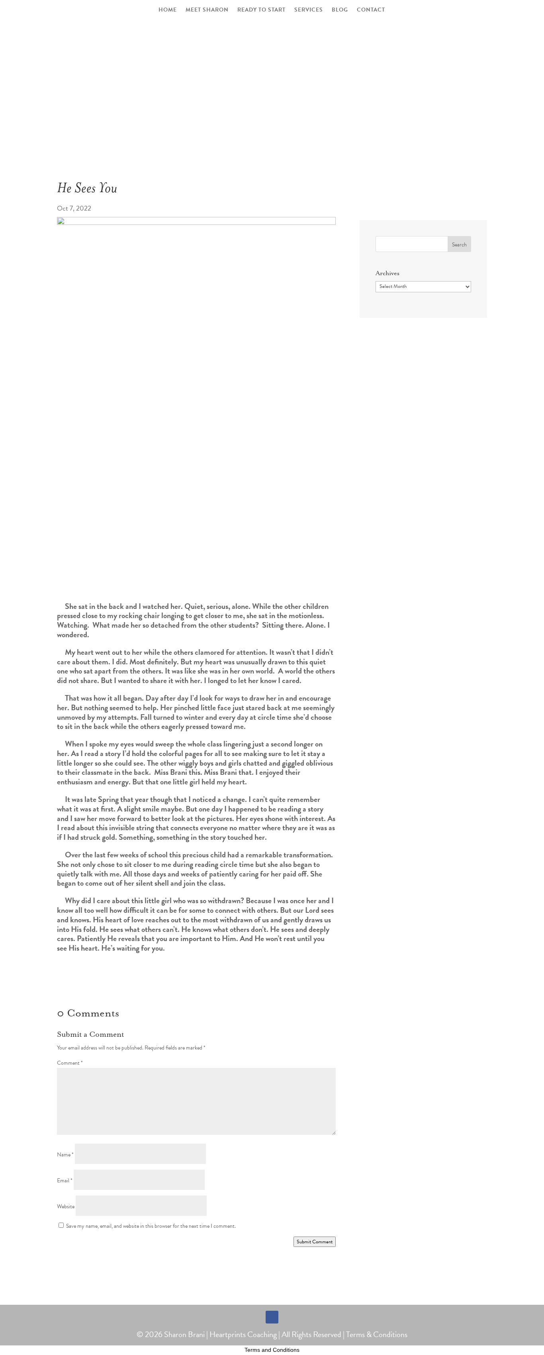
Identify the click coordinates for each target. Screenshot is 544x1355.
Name (65, 1154)
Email (64, 1180)
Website (65, 1206)
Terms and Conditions (272, 1350)
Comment (70, 1063)
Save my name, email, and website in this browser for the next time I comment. (151, 1226)
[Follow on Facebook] (272, 1317)
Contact (371, 10)
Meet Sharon (207, 10)
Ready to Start (261, 10)
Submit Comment (315, 1242)
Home (168, 10)
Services (308, 10)
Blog (340, 10)
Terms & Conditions (376, 1334)
